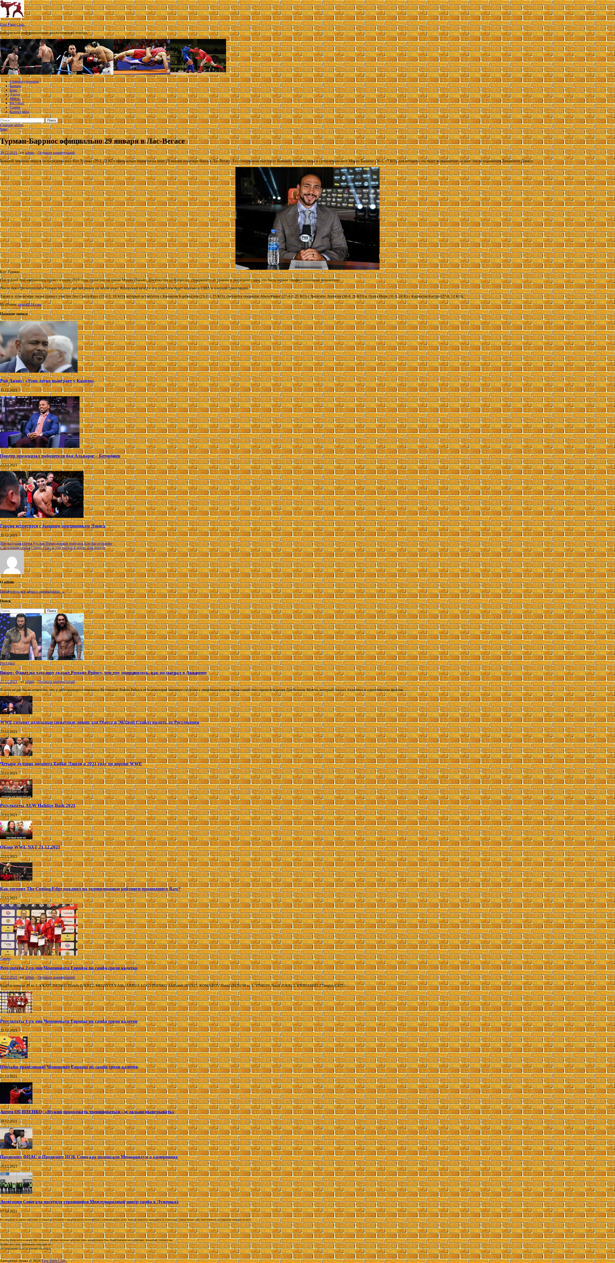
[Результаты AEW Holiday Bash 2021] (16, 796)
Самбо (15, 107)
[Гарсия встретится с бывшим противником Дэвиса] (42, 517)
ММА (14, 99)
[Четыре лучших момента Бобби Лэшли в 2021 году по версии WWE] (16, 755)
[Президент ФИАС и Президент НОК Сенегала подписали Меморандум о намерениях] (16, 1147)
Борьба (15, 86)
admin (29, 153)
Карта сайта (19, 112)
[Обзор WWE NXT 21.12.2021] (16, 838)
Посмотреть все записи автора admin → (32, 591)
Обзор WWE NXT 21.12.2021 (30, 847)
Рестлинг (17, 103)
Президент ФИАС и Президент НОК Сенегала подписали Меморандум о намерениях (89, 1156)
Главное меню (11, 125)
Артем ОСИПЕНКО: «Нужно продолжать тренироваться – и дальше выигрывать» (87, 1111)
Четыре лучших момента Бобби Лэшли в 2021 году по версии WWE (71, 763)
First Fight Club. (12, 25)
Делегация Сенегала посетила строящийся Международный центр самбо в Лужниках (89, 1201)
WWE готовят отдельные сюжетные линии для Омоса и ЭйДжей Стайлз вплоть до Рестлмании (99, 722)
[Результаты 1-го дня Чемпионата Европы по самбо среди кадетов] (16, 1012)
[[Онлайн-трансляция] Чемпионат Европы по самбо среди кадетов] (14, 1057)
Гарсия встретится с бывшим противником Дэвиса (52, 525)
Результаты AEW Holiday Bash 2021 (37, 805)
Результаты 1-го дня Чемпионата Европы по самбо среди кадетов (68, 1021)
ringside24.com (30, 304)
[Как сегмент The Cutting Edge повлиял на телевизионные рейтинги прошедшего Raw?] (16, 879)
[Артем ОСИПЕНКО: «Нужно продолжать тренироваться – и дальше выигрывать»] (16, 1103)
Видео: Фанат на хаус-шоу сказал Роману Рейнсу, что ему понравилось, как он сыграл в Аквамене (103, 672)
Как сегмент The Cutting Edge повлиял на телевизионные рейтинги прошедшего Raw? (90, 888)
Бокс (13, 90)
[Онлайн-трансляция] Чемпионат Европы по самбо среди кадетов (69, 1066)
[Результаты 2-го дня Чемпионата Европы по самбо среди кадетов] (39, 954)
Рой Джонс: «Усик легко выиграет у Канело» (47, 380)
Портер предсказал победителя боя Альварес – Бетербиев (60, 455)
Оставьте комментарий (56, 153)
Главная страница (24, 81)
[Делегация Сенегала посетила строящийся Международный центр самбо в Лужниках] (16, 1193)
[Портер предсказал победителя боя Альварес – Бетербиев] (40, 446)
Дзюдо (15, 94)
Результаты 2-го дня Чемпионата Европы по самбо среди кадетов (68, 967)
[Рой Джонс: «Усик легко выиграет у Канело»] (39, 371)
